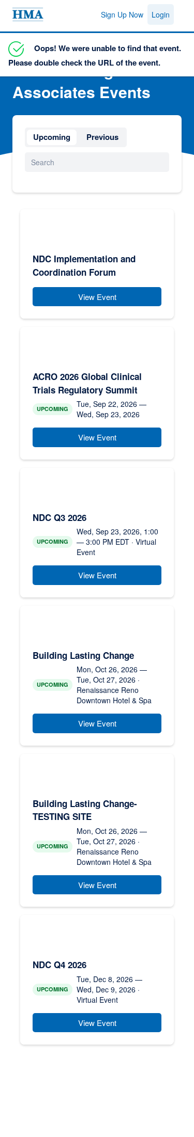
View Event (97, 296)
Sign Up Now (122, 14)
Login (161, 14)
